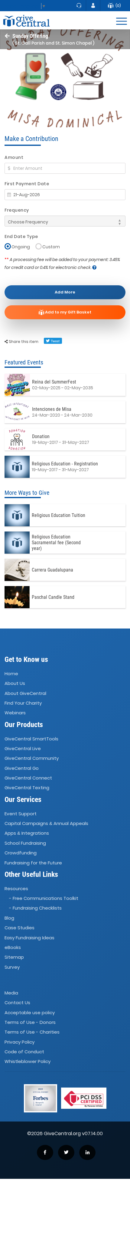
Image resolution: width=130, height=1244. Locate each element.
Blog (9, 918)
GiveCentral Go (22, 768)
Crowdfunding (21, 853)
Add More (65, 292)
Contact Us (17, 1002)
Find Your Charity (23, 703)
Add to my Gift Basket (67, 312)
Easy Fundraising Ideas (29, 937)
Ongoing (20, 247)
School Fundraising (25, 843)
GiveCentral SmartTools (31, 739)
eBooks (13, 947)
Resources (16, 888)
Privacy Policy (19, 1042)
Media (11, 993)
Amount (14, 157)
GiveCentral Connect (28, 778)
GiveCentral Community (32, 758)
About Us (15, 683)
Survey (12, 967)
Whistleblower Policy (27, 1061)
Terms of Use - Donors (30, 1022)
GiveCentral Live (23, 748)
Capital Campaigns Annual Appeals (46, 823)
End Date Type (21, 236)
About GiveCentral (25, 693)
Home (11, 673)
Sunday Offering (30, 36)
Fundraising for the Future (33, 863)
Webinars (15, 713)
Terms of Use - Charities (32, 1032)
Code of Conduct (24, 1051)
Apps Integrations (27, 833)
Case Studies (19, 927)
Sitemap (14, 957)
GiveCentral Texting (27, 788)
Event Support (21, 813)
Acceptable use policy (30, 1012)
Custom (51, 247)
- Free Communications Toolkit (43, 898)
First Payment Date (27, 184)
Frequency (17, 210)
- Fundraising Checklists (35, 908)
